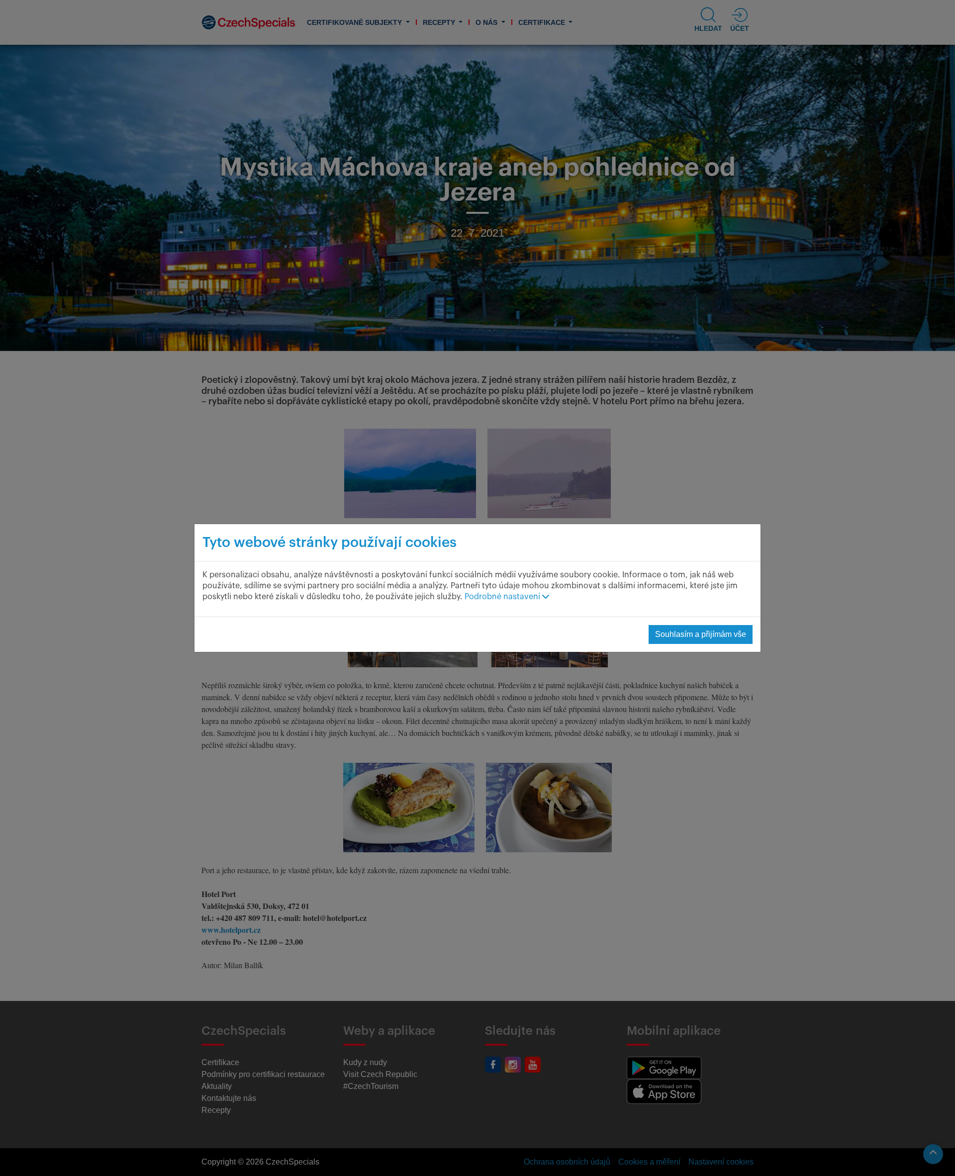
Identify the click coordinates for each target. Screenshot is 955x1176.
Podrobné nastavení (503, 597)
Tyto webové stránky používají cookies (329, 542)
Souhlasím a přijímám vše (700, 634)
